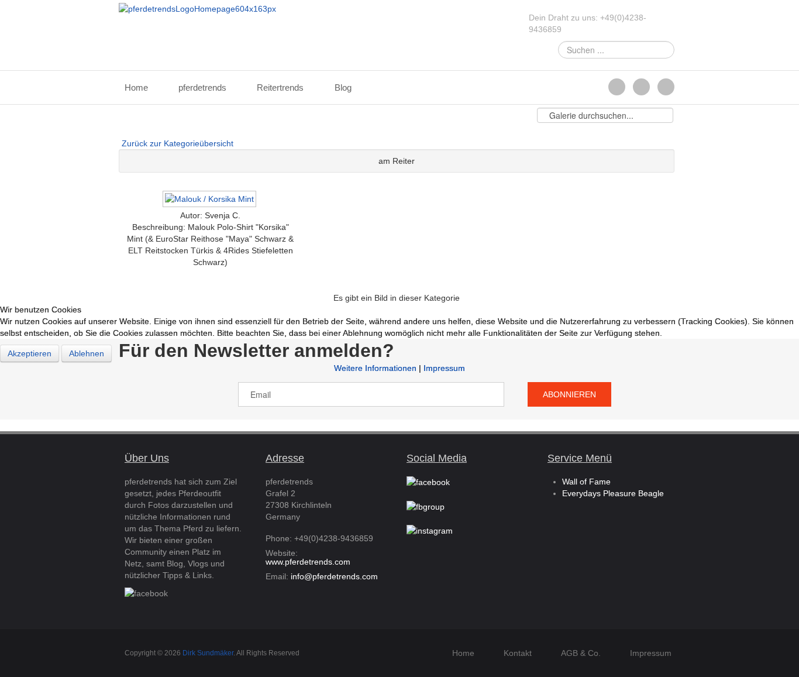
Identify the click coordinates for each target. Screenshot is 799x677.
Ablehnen (86, 353)
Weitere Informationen (375, 368)
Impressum (444, 368)
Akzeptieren (29, 353)
